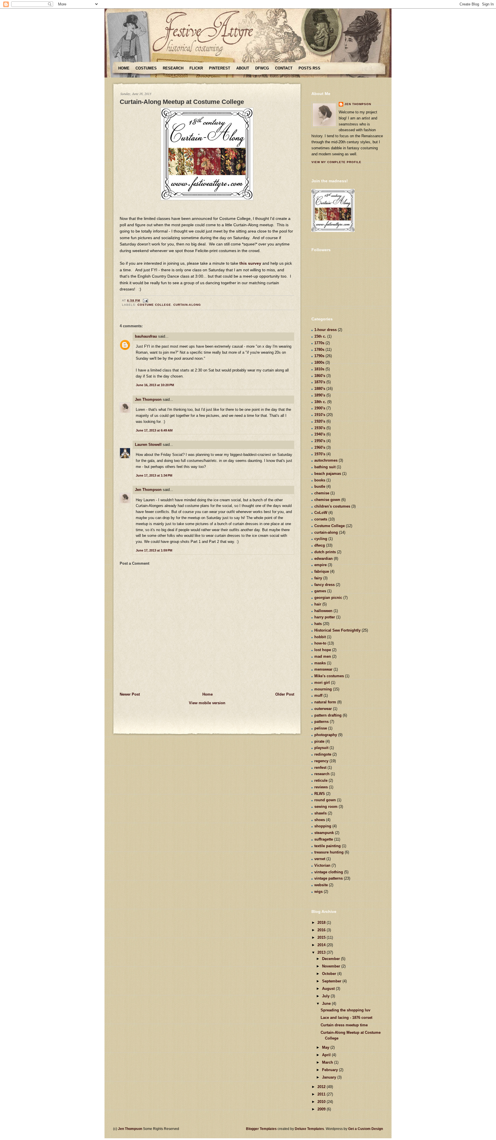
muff (318, 695)
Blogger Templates (261, 1129)
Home (123, 68)
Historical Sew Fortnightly (337, 630)
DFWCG (262, 68)
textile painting (327, 846)
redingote (322, 754)
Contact (283, 68)
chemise (321, 493)
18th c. (320, 402)
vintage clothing (328, 872)
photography (325, 735)
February (330, 1070)
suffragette (323, 839)
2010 (322, 1102)
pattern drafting (328, 715)
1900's (319, 408)
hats (318, 624)
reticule (321, 780)
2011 (322, 1094)
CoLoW (320, 512)
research (322, 774)
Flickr (196, 68)
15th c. (320, 336)
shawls (320, 813)
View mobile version (207, 703)
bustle (319, 486)
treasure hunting (329, 852)
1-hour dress (325, 330)
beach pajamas (327, 473)
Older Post (284, 694)
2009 (322, 1109)
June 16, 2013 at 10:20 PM (155, 385)
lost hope (322, 650)
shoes (319, 820)
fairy (318, 578)
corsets (320, 519)
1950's (319, 441)
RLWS (319, 793)
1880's (319, 388)
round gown (325, 800)
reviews (321, 787)
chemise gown (327, 500)
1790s (319, 356)
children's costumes (332, 506)
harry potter (324, 617)
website (321, 885)
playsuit (321, 748)
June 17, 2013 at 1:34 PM (154, 475)
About (242, 68)
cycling (320, 539)
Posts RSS (309, 68)
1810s (319, 369)
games (320, 591)
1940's (319, 434)
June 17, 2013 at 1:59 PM (154, 550)
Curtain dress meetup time (344, 1025)
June (327, 1003)
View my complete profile (336, 162)
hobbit (320, 637)
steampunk (324, 833)
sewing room (326, 806)
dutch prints (325, 552)
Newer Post (130, 694)
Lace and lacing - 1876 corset (346, 1017)
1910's (319, 415)
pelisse (320, 728)
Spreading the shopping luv (345, 1010)
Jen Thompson (148, 399)
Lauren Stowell (148, 444)
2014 (322, 945)
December (331, 959)
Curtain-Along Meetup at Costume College (182, 101)
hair (317, 604)
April (327, 1055)
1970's (319, 454)
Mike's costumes (329, 676)
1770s (319, 343)
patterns (321, 721)
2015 (322, 937)
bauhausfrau (146, 336)
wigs (318, 891)
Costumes (146, 68)
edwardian (323, 558)
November (331, 966)
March (328, 1062)
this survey (250, 263)
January (329, 1077)
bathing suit (325, 467)
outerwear (323, 709)
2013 (322, 952)
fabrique (321, 571)
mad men (322, 656)
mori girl (322, 682)
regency (321, 761)
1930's (319, 428)
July (326, 996)
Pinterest (219, 68)
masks (320, 663)
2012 (322, 1087)
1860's (319, 375)
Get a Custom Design (365, 1129)
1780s (319, 349)
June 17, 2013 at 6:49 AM (154, 430)
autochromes (326, 460)
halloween (323, 611)
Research (173, 68)
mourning (323, 689)
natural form (325, 702)
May (326, 1047)
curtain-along (187, 304)
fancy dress (324, 584)
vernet (319, 859)
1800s (319, 362)
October (329, 973)
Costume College (154, 304)
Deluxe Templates (309, 1129)
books (319, 480)
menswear (323, 669)
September (332, 981)
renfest (320, 767)
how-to (320, 643)
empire (320, 565)
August (329, 988)
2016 (322, 930)
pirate (319, 741)
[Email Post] (144, 300)
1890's (319, 395)
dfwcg (319, 545)
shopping (322, 826)
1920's (319, 421)
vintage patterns (328, 878)
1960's (319, 447)
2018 (322, 922)
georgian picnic (328, 597)
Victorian (322, 865)
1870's (319, 382)
